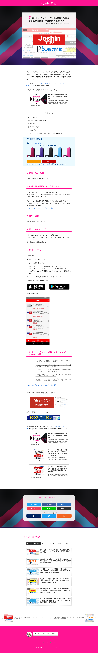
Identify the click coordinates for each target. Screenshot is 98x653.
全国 (67, 543)
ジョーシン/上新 (47, 543)
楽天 (48, 161)
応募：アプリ (32, 130)
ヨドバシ (29, 164)
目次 (47, 113)
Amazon (34, 161)
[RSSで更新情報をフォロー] (64, 516)
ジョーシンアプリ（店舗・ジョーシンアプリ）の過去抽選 (45, 133)
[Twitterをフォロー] (49, 516)
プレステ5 (37, 543)
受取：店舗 (31, 123)
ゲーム (30, 543)
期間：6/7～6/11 (33, 117)
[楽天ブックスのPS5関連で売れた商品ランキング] (49, 402)
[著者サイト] (33, 516)
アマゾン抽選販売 (37, 143)
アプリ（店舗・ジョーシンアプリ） (44, 83)
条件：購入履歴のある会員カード (38, 120)
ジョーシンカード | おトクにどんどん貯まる (40, 208)
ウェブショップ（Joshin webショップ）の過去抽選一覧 (42, 385)
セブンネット (43, 164)
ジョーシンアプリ (58, 543)
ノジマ (35, 164)
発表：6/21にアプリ (34, 127)
